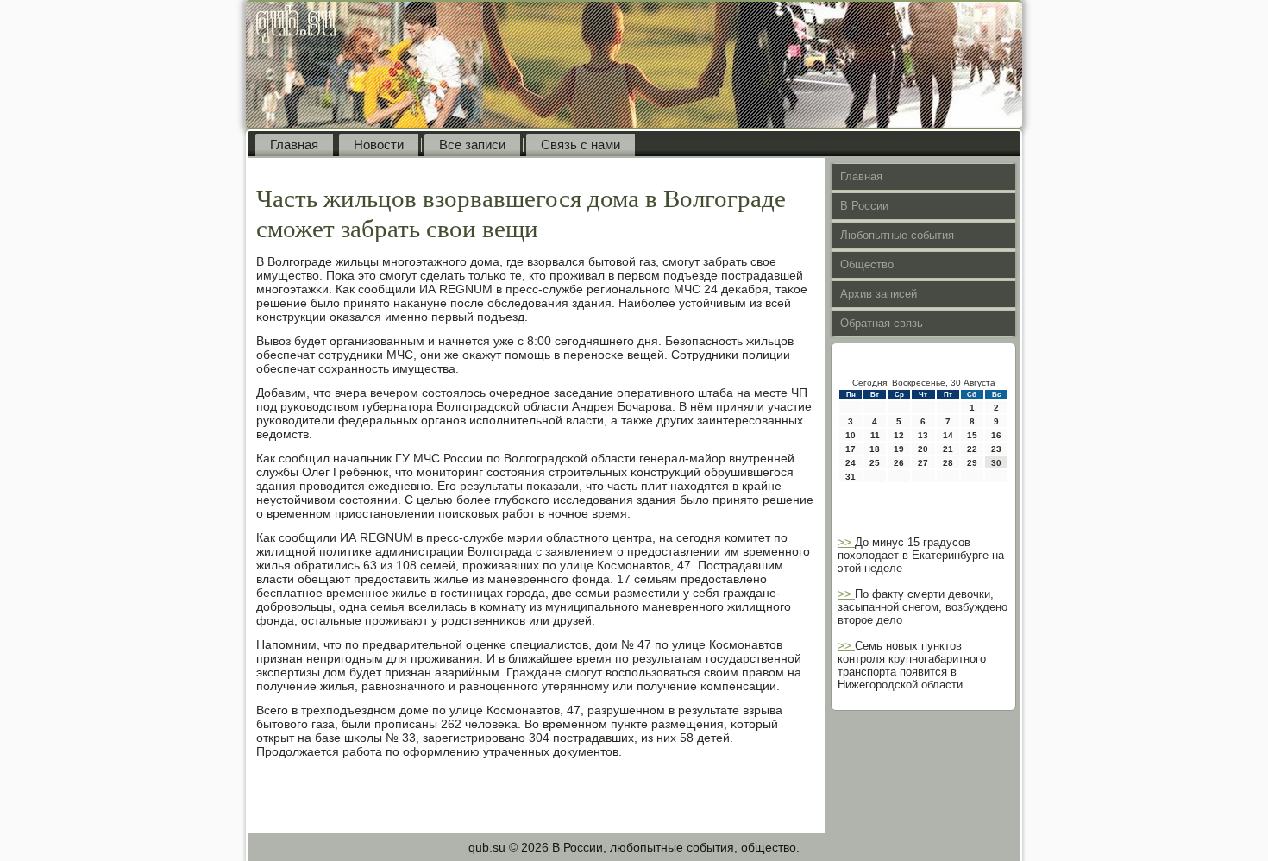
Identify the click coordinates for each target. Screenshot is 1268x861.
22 (972, 449)
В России (864, 205)
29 (972, 463)
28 (948, 463)
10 (850, 435)
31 (850, 476)
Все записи (472, 144)
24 (850, 463)
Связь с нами (580, 144)
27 (923, 463)
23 (996, 449)
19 (899, 449)
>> (846, 542)
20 (923, 449)
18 (874, 449)
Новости (379, 144)
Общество (867, 264)
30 (996, 463)
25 (874, 463)
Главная (294, 144)
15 (972, 435)
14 (948, 435)
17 (850, 449)
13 (923, 435)
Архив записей (878, 293)
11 (875, 435)
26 (899, 463)
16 (996, 435)
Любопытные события (897, 235)
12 (899, 435)
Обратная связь (881, 323)
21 (948, 449)
